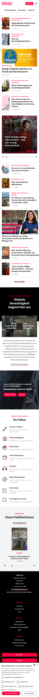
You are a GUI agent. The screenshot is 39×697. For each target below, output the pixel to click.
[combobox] (34, 665)
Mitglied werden (10, 394)
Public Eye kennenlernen (19, 364)
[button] (19, 690)
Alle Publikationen (19, 523)
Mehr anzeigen (19, 281)
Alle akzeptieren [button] (11, 693)
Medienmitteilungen (19, 643)
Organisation (19, 609)
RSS (19, 630)
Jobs (19, 612)
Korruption (22, 10)
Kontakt (20, 606)
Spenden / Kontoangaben (19, 627)
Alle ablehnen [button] (29, 693)
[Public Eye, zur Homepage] (7, 3)
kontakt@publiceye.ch (19, 589)
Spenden (29, 3)
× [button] (37, 665)
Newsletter (19, 621)
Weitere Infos (18, 674)
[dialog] (19, 680)
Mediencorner (19, 640)
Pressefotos (19, 646)
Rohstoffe (32, 10)
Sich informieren (19, 624)
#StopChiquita (10, 10)
